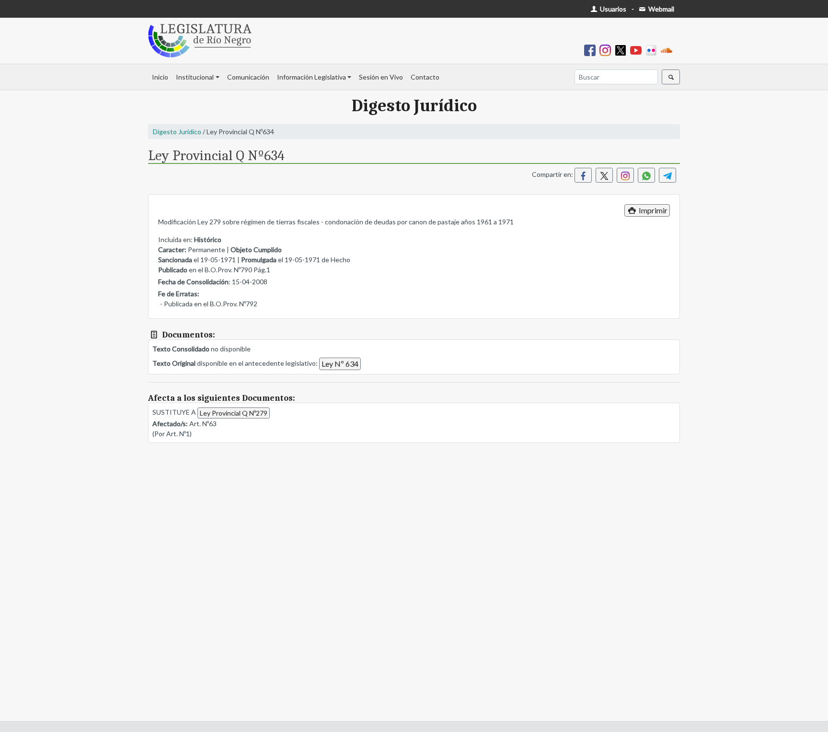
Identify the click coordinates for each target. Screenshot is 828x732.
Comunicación (248, 77)
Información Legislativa (311, 77)
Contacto (425, 77)
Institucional (195, 77)
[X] (622, 50)
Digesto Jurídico (177, 132)
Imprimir (652, 210)
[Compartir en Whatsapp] (646, 175)
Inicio (160, 77)
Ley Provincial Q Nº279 (233, 413)
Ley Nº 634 (340, 363)
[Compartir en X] (604, 175)
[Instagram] (607, 50)
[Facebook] (591, 50)
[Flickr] (653, 50)
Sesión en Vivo (381, 77)
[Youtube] (637, 50)
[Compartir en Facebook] (583, 175)
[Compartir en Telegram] (667, 175)
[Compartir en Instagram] (625, 175)
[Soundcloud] (668, 50)
